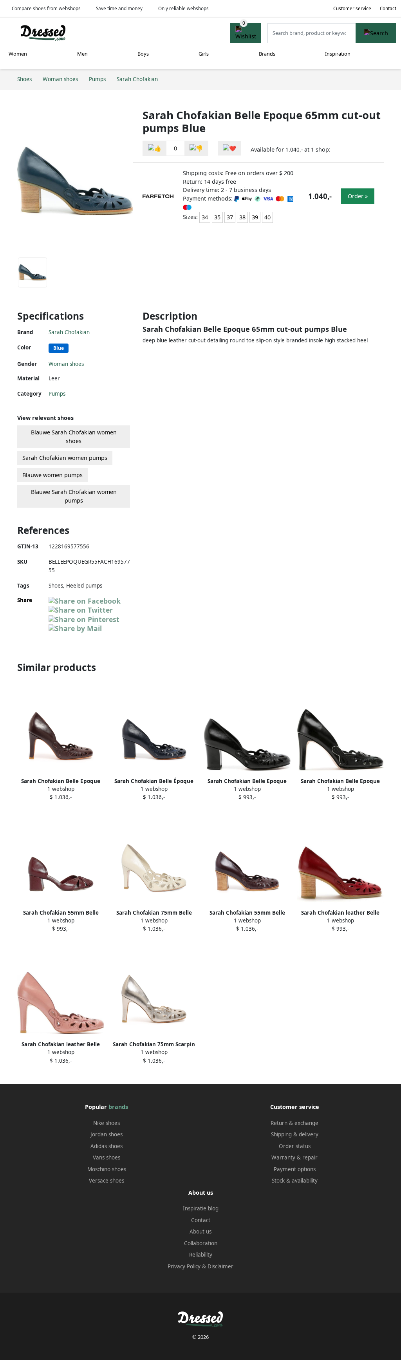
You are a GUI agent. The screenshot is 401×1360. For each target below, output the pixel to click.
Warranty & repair (294, 1157)
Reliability (200, 1254)
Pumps (57, 393)
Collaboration (200, 1243)
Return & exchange (294, 1123)
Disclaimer (220, 1266)
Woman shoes (66, 363)
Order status (295, 1146)
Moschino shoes (106, 1169)
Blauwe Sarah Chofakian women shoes (74, 437)
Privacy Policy (184, 1266)
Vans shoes (106, 1157)
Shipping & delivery (294, 1134)
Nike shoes (106, 1123)
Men (82, 53)
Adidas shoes (106, 1146)
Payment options (295, 1169)
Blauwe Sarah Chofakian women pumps (74, 496)
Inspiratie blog (201, 1208)
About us (200, 1231)
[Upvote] (154, 148)
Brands (267, 53)
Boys (143, 53)
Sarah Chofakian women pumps (64, 457)
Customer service (352, 8)
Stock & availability (295, 1180)
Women (18, 53)
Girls (204, 53)
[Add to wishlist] (229, 148)
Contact (388, 8)
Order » (358, 196)
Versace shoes (106, 1180)
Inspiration (337, 53)
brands (118, 1106)
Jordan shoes (106, 1134)
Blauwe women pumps (52, 475)
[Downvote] (196, 148)
